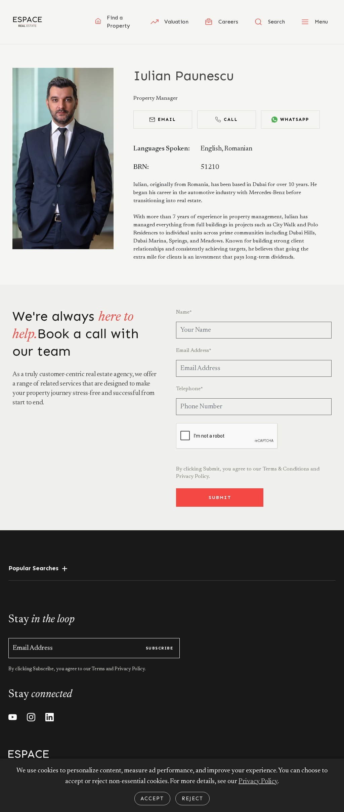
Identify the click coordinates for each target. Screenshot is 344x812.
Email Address (193, 350)
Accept (152, 799)
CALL (231, 119)
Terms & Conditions (286, 469)
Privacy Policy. (193, 476)
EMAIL (167, 119)
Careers (228, 21)
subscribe (159, 648)
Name (184, 312)
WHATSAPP (294, 119)
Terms (99, 669)
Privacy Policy (258, 781)
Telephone (189, 389)
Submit (220, 497)
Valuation (176, 21)
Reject (192, 799)
